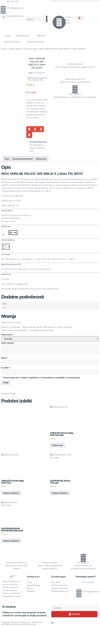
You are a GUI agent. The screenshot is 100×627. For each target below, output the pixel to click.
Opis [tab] (7, 159)
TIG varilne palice (30, 49)
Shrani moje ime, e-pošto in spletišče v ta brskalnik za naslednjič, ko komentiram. (42, 377)
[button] (75, 0)
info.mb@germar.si (15, 8)
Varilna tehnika (22, 35)
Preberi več (57, 445)
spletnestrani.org (28, 624)
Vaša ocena (7, 334)
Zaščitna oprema (11, 41)
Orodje (7, 35)
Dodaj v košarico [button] (11, 493)
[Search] (46, 19)
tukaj (25, 284)
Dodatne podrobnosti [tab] (22, 159)
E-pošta (5, 367)
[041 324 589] (3, 3)
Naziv (4, 358)
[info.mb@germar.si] (3, 10)
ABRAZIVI (41, 35)
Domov (4, 49)
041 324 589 (12, 1)
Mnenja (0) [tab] (41, 159)
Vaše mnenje (8, 343)
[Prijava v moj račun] (59, 22)
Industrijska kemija (35, 41)
